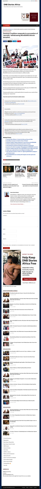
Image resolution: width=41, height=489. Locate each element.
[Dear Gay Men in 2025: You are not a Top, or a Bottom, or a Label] (6, 351)
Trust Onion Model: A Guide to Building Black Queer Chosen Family (23, 315)
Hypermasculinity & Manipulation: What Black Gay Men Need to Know (23, 389)
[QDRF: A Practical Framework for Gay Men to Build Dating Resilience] (6, 326)
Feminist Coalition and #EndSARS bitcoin (12, 159)
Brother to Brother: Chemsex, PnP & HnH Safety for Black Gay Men (23, 384)
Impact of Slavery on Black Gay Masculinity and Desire (20, 367)
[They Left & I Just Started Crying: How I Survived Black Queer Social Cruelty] (6, 426)
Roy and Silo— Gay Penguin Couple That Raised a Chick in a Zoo (20, 175)
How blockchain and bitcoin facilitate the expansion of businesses (20, 145)
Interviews (6, 449)
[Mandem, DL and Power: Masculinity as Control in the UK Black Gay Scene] (6, 304)
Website (4, 238)
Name (4, 229)
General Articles (7, 448)
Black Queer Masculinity (9, 442)
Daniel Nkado (11, 39)
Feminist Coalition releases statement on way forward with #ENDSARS (21, 142)
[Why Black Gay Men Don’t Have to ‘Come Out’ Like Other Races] (6, 293)
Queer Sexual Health (8, 461)
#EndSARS (6, 121)
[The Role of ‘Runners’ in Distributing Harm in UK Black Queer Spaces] (6, 431)
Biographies (6, 440)
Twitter (27, 487)
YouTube (35, 487)
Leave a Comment (16, 39)
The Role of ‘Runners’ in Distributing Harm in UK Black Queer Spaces (23, 431)
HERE (7, 286)
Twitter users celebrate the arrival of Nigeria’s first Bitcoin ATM (19, 150)
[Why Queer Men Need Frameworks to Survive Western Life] (6, 309)
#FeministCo (33, 101)
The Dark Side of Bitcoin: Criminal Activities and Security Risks (19, 139)
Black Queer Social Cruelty (9, 444)
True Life (5, 465)
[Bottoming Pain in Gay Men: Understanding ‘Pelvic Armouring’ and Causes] (6, 395)
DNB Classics (6, 446)
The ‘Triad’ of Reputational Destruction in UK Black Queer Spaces (22, 415)
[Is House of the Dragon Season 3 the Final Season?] (8, 169)
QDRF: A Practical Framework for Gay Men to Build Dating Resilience (23, 325)
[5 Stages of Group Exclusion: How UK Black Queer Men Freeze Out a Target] (6, 342)
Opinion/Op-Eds (7, 455)
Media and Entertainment (9, 29)
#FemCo (29, 101)
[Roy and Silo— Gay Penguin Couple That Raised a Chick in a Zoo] (20, 169)
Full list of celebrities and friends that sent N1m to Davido (18, 143)
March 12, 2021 (21, 103)
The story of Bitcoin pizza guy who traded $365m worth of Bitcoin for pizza (22, 148)
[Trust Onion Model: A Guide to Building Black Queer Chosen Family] (6, 315)
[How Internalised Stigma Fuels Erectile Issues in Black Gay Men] (6, 400)
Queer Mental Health (8, 459)
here (29, 201)
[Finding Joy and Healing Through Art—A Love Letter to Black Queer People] (32, 169)
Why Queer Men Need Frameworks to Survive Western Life (21, 309)
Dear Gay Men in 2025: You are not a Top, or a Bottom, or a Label (22, 351)
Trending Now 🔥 (7, 463)
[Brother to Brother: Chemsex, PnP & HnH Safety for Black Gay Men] (6, 384)
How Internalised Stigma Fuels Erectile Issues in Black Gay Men (22, 400)
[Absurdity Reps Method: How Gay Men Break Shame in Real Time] (6, 337)
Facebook (23, 487)
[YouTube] (36, 1)
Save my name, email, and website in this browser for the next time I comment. (19, 245)
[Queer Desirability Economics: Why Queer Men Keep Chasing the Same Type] (6, 320)
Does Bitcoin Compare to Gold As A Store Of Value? (17, 140)
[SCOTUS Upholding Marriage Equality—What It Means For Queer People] (6, 362)
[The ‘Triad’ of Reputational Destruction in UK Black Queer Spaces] (6, 415)
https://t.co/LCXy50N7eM (19, 113)
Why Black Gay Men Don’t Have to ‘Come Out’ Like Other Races (22, 293)
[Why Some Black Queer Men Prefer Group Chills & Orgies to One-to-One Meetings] (6, 420)
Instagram (31, 487)
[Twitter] (33, 1)
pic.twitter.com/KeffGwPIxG (10, 102)
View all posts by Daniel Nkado (17, 204)
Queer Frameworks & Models (10, 457)
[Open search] (37, 25)
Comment (5, 215)
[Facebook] (31, 1)
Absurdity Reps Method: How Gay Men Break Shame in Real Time (23, 336)
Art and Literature (7, 438)
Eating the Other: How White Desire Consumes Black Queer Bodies (23, 331)
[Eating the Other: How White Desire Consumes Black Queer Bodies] (6, 331)
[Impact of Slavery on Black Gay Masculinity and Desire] (6, 368)
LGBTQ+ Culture (7, 451)
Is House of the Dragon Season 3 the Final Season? (8, 175)
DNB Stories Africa (12, 4)
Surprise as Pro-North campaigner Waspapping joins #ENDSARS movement (22, 147)
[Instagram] (34, 1)
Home (4, 29)
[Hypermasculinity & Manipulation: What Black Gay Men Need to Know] (6, 389)
